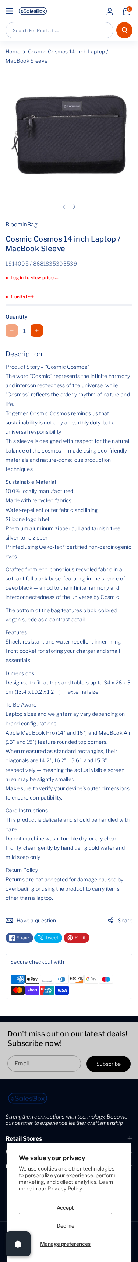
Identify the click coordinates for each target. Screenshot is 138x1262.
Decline (65, 1226)
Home (13, 51)
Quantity (17, 316)
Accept (65, 1207)
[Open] (18, 1243)
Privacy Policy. (65, 1188)
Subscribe (108, 1064)
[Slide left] (64, 207)
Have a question (36, 920)
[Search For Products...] (124, 30)
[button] (10, 11)
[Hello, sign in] (110, 12)
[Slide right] (74, 207)
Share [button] (125, 920)
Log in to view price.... (35, 277)
